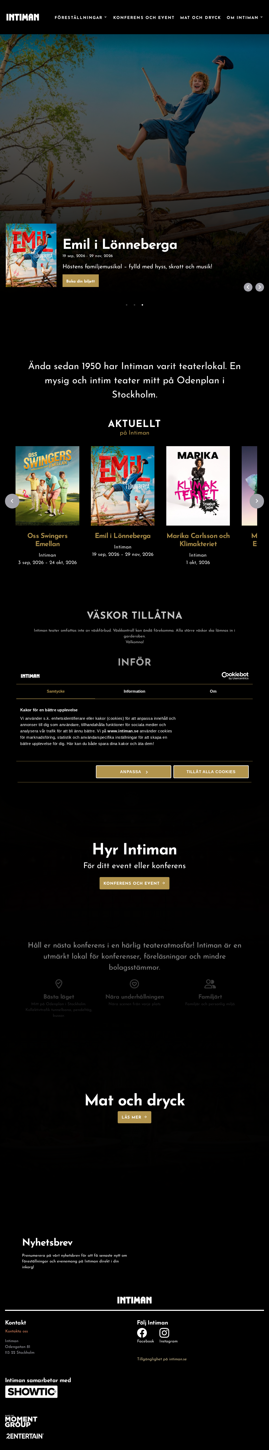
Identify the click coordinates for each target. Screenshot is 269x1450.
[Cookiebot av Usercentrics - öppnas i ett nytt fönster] (226, 676)
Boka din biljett (80, 281)
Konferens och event (144, 17)
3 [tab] (149, 305)
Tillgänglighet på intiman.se (162, 1358)
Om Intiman (243, 17)
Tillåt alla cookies (211, 771)
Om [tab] (213, 691)
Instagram (168, 1340)
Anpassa (130, 771)
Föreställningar (78, 17)
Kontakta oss (16, 1330)
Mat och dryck (200, 17)
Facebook (145, 1340)
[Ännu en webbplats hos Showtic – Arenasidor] (22, 17)
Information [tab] (134, 691)
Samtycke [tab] (56, 691)
